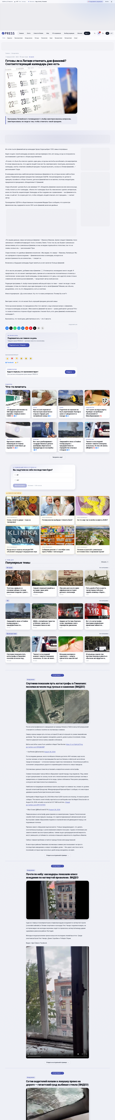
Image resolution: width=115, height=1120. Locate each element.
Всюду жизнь (28, 38)
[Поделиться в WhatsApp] (15, 328)
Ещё (86, 33)
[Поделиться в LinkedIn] (22, 328)
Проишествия (58, 38)
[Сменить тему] (103, 33)
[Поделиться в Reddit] (26, 328)
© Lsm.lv (31, 57)
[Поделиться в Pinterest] (30, 328)
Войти (107, 1)
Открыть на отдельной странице (57, 855)
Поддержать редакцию (95, 1)
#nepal (67, 802)
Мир (47, 33)
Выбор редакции (69, 33)
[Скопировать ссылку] (42, 328)
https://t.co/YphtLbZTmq (74, 744)
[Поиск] (94, 33)
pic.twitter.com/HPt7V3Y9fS (35, 805)
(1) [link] (12, 416)
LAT (111, 33)
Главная (21, 33)
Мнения (80, 33)
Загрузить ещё (57, 457)
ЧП (8, 600)
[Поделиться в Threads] (34, 328)
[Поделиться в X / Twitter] (11, 328)
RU (107, 33)
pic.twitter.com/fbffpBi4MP (35, 747)
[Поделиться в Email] (38, 328)
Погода (37, 38)
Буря (51, 38)
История (9, 567)
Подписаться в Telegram (18, 345)
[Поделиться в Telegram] (18, 328)
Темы (3, 38)
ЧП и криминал (56, 33)
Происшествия (18, 38)
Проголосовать (20, 485)
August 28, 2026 (50, 752)
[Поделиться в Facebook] (7, 328)
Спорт (75, 38)
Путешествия (68, 38)
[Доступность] (111, 1)
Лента (28, 33)
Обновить (104, 562)
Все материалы (104, 567)
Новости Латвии (38, 33)
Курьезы (9, 38)
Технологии (44, 38)
